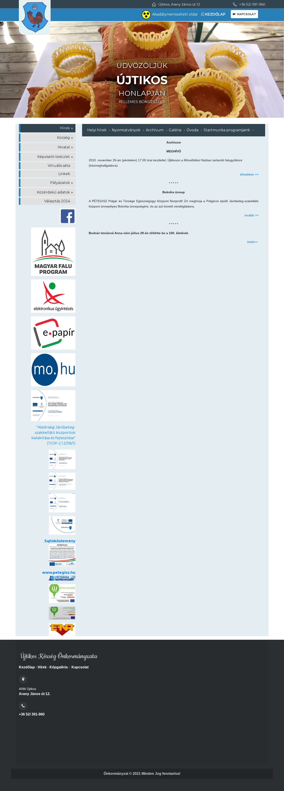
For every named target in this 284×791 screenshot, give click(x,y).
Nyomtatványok (126, 130)
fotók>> (252, 242)
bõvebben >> (249, 174)
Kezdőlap (27, 667)
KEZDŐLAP (214, 14)
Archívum (155, 130)
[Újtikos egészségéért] (62, 502)
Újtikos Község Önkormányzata (58, 656)
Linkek (64, 174)
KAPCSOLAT (245, 14)
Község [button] (64, 137)
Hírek (42, 667)
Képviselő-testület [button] (54, 157)
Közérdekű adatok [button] (54, 192)
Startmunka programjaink (227, 130)
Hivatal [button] (64, 147)
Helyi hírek (96, 130)
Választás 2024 (57, 201)
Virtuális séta (59, 165)
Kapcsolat (80, 667)
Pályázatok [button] (60, 183)
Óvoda (192, 130)
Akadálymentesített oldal (175, 14)
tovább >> (251, 215)
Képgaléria (58, 667)
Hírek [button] (65, 128)
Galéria (175, 130)
